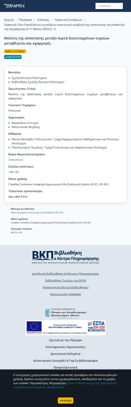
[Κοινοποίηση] (125, 55)
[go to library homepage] (65, 257)
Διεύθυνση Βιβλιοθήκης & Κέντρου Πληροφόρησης (65, 274)
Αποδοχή (65, 400)
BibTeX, (15, 232)
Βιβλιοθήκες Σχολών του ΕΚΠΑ (65, 280)
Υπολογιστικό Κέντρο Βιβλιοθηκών (65, 287)
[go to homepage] (14, 6)
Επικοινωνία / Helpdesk (65, 294)
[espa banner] (65, 327)
